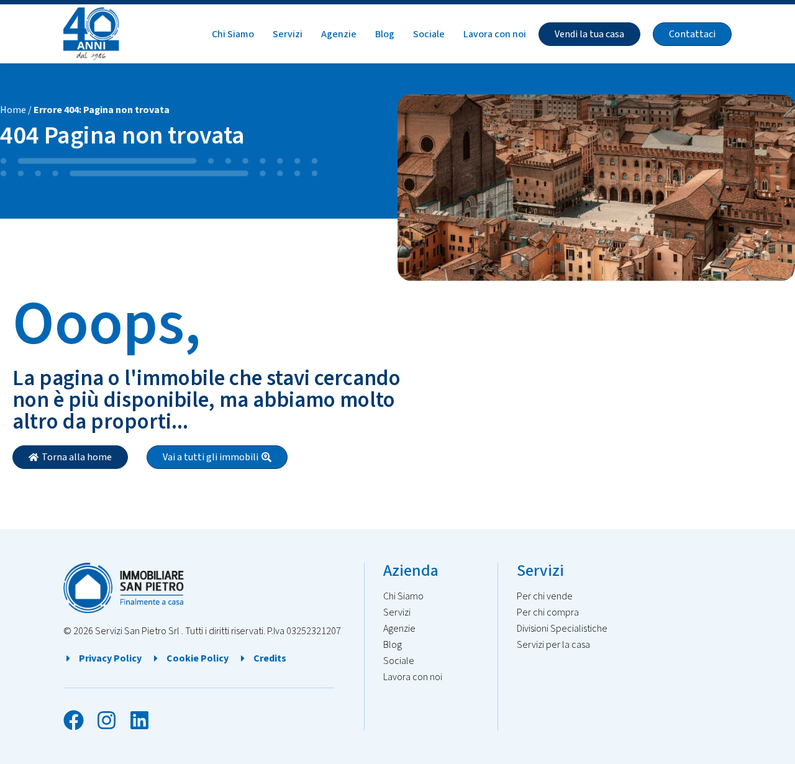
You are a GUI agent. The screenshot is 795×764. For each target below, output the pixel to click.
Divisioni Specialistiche (562, 629)
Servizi (287, 34)
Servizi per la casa (553, 645)
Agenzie (339, 34)
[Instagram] (106, 720)
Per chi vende (545, 596)
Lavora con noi (494, 34)
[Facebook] (73, 720)
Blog (384, 34)
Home (13, 110)
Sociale (429, 34)
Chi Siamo (233, 34)
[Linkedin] (139, 720)
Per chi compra (548, 612)
